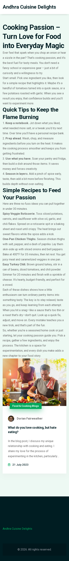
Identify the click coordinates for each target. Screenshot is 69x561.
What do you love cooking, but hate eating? (32, 430)
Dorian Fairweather (30, 418)
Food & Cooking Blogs (25, 406)
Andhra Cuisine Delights (29, 7)
